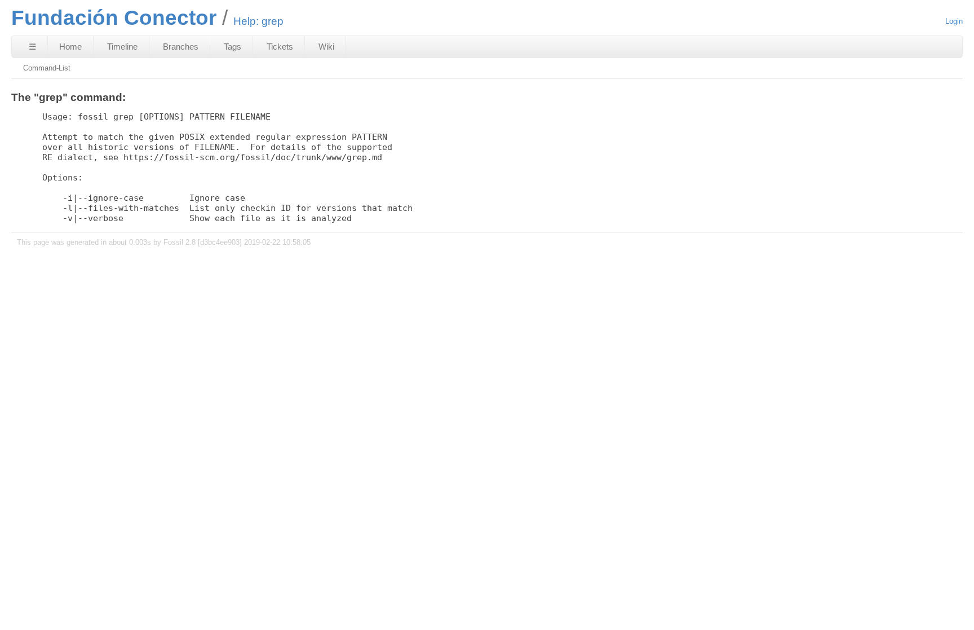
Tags (232, 46)
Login (954, 21)
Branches (180, 46)
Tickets (280, 46)
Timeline (122, 46)
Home (70, 46)
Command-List (46, 68)
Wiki (326, 46)
